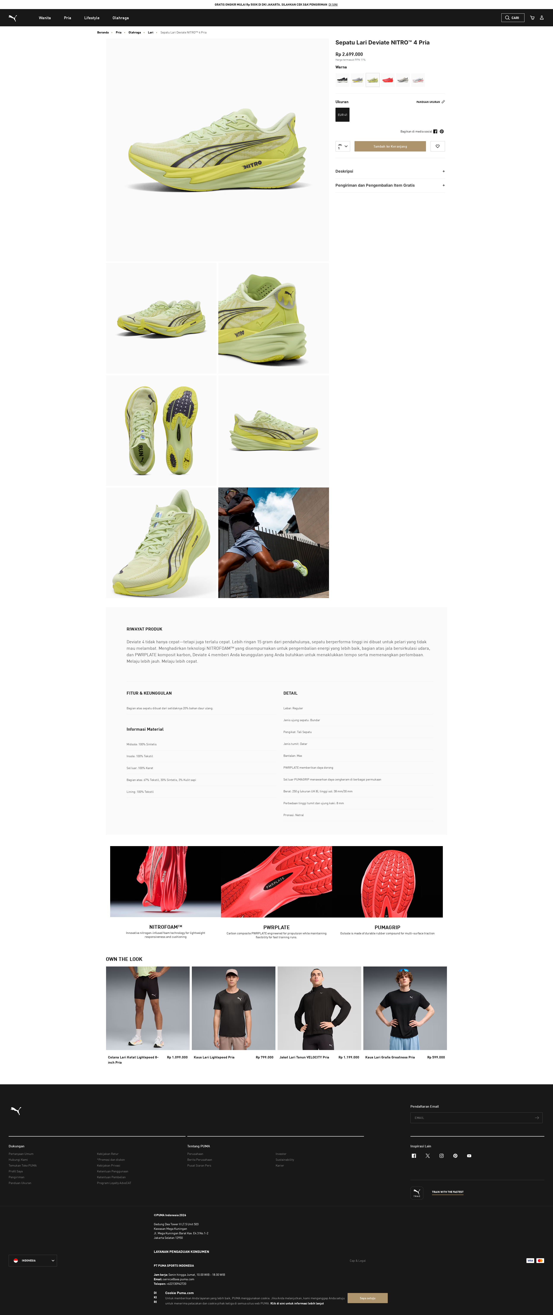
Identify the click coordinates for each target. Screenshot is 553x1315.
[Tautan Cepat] (542, 17)
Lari (150, 32)
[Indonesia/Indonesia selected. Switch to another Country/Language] (33, 1260)
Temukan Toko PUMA (23, 1165)
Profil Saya (16, 1171)
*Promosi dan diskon (111, 1159)
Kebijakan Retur (108, 1154)
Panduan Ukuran (428, 102)
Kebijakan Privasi (108, 1165)
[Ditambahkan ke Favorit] (437, 146)
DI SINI (333, 4)
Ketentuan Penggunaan (112, 1171)
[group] (148, 1016)
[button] (342, 80)
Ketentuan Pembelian (111, 1177)
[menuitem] (44, 17)
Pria (118, 32)
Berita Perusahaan (199, 1159)
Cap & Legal (358, 1260)
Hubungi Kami (18, 1159)
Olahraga (135, 32)
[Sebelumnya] (113, 1017)
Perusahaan (195, 1154)
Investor (281, 1154)
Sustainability (285, 1159)
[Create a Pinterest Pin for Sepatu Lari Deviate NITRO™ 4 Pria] (442, 131)
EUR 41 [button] (342, 115)
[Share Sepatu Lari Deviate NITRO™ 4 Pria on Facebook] (435, 131)
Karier (280, 1165)
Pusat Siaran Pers (199, 1165)
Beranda (103, 32)
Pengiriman (16, 1177)
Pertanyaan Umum (21, 1154)
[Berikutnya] (440, 1017)
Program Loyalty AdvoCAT (114, 1183)
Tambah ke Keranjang (390, 146)
